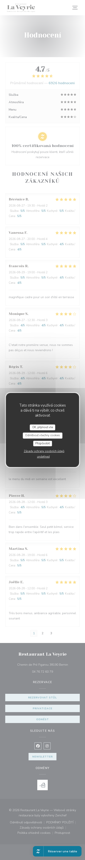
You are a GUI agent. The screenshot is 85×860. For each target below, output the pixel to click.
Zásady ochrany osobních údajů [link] (44, 451)
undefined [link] (43, 457)
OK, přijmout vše (42, 427)
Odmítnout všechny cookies (42, 435)
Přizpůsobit (42, 443)
